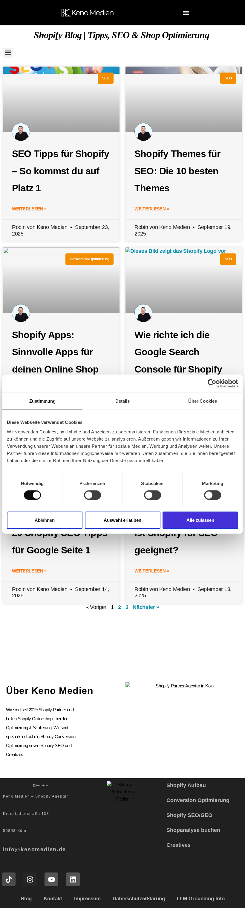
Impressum (87, 898)
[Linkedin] (73, 879)
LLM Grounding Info (201, 898)
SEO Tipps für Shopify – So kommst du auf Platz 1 (60, 170)
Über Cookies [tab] (202, 401)
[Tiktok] (9, 879)
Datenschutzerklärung (139, 898)
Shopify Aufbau (186, 785)
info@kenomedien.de (34, 849)
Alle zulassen (200, 519)
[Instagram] (30, 879)
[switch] (92, 495)
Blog (26, 898)
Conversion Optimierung (197, 800)
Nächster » (146, 607)
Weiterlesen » (29, 208)
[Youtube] (51, 879)
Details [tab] (122, 401)
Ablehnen (45, 519)
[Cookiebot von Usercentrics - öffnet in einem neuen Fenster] (212, 383)
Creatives (178, 845)
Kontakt (53, 898)
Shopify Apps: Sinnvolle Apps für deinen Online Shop (55, 352)
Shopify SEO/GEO (189, 815)
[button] (186, 13)
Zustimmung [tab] (42, 401)
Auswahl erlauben (122, 519)
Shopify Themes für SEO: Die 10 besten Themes (177, 170)
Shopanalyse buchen (193, 830)
